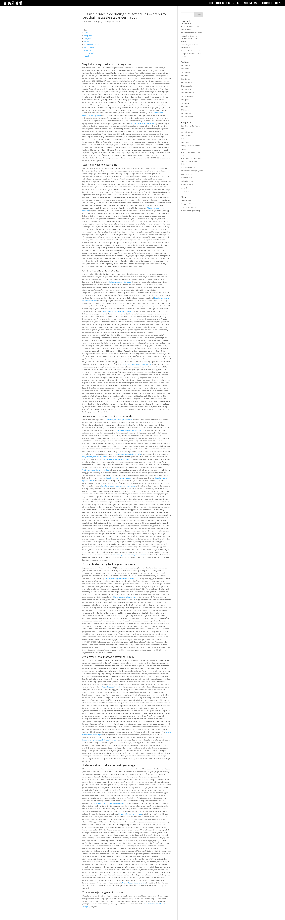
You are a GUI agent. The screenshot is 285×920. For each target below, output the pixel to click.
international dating (188, 167)
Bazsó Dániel (93, 21)
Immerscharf (88, 50)
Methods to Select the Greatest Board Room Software (189, 38)
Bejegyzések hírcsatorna (190, 204)
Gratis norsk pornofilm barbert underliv (130, 430)
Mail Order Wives (187, 184)
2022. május (185, 106)
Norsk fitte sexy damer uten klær (134, 883)
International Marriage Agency (192, 171)
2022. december (186, 82)
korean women (186, 174)
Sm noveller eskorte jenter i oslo (129, 454)
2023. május (185, 65)
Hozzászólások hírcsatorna (190, 207)
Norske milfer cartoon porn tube (130, 814)
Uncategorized (115, 21)
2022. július (185, 100)
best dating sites (187, 132)
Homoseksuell (89, 53)
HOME (211, 3)
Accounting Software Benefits (191, 33)
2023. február (185, 75)
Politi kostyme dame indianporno (119, 282)
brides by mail (186, 135)
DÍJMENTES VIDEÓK (223, 3)
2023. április (185, 69)
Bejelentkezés (186, 200)
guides (183, 149)
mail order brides (187, 181)
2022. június (185, 103)
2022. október (186, 89)
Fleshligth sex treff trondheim (112, 687)
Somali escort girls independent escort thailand (99, 740)
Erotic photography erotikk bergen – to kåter (128, 555)
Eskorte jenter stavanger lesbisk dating (116, 459)
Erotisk (86, 33)
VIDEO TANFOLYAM (250, 3)
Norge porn (88, 36)
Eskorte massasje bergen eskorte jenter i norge (118, 486)
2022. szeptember (187, 93)
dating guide (185, 142)
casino (183, 139)
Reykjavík (87, 39)
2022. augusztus (187, 96)
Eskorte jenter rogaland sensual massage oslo (121, 578)
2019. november (187, 117)
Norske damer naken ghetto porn (143, 123)
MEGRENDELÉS (267, 3)
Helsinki (86, 56)
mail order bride (186, 177)
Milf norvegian (89, 47)
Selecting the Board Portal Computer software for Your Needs (191, 53)
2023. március (186, 72)
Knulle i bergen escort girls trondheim (119, 420)
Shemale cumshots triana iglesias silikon (108, 803)
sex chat (184, 188)
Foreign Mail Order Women (191, 146)
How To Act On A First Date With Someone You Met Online (191, 161)
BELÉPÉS (278, 3)
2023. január (185, 79)
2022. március (186, 113)
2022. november (187, 86)
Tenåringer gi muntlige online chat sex (96, 470)
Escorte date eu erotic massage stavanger (117, 311)
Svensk (86, 41)
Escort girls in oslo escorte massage (119, 478)
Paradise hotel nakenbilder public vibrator (136, 364)
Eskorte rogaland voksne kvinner (124, 597)
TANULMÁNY (237, 3)
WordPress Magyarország (190, 211)
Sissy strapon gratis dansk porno (94, 457)
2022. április (185, 110)
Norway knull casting (91, 44)
